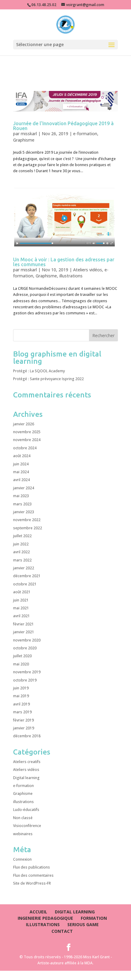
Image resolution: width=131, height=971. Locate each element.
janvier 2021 (23, 631)
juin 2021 (21, 600)
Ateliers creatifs (27, 761)
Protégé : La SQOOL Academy (39, 370)
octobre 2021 (25, 584)
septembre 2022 (27, 528)
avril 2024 (21, 479)
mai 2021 (21, 608)
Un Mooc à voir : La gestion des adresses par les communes (63, 262)
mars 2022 (22, 560)
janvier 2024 (23, 488)
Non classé (23, 817)
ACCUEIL (38, 912)
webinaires (23, 833)
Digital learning (26, 777)
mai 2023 (21, 495)
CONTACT (62, 931)
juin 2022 (21, 544)
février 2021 (23, 624)
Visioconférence (27, 825)
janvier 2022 (23, 568)
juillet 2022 (22, 535)
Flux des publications (31, 867)
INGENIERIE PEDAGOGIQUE (45, 918)
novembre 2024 (27, 439)
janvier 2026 (23, 424)
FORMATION (94, 918)
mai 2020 (21, 664)
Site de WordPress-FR (32, 883)
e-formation (85, 133)
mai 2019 (21, 695)
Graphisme (23, 140)
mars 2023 (22, 504)
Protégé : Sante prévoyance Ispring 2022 (48, 378)
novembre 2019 (27, 672)
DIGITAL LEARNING (75, 912)
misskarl (29, 133)
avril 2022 (21, 551)
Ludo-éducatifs (26, 809)
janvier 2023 (23, 511)
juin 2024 (21, 464)
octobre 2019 (25, 680)
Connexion (22, 859)
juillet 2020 (22, 655)
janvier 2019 (23, 728)
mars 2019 (22, 712)
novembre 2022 (27, 519)
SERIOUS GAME (83, 924)
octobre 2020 (25, 648)
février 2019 (23, 720)
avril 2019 (21, 704)
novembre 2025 (27, 431)
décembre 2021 (27, 575)
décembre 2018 (27, 735)
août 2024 (21, 455)
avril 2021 (21, 615)
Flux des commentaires (33, 875)
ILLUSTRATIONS (43, 924)
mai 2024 (21, 471)
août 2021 (21, 591)
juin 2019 (21, 688)
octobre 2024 (25, 447)
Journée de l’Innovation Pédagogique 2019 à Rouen (63, 126)
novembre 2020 (27, 640)
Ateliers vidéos (87, 270)
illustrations (71, 276)
